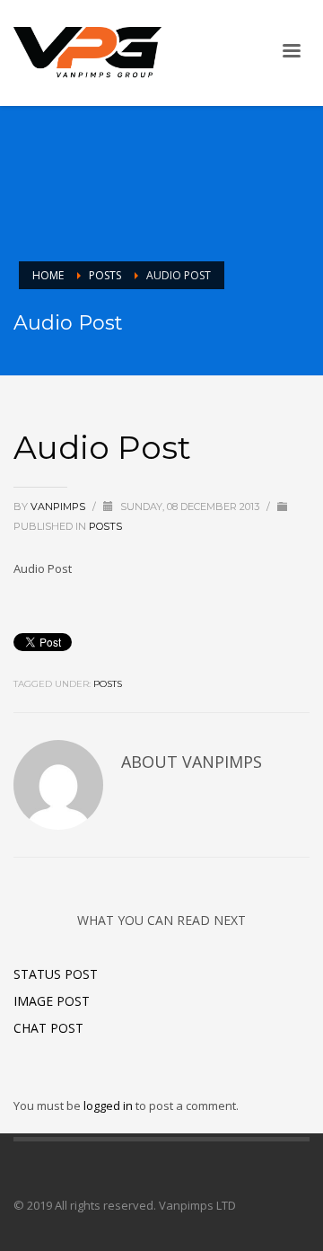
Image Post (51, 1000)
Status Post (55, 973)
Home (48, 275)
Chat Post (48, 1027)
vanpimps (59, 506)
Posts (105, 275)
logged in (109, 1105)
